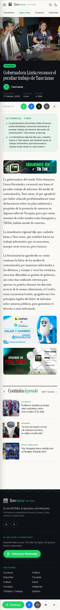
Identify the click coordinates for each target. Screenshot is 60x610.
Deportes (8, 577)
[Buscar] (50, 5)
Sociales (8, 586)
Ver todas (48, 392)
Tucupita (36, 577)
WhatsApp (15, 604)
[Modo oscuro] (55, 5)
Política (36, 572)
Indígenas (37, 586)
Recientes (9, 12)
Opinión (36, 591)
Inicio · (5, 20)
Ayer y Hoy (24, 12)
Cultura (7, 581)
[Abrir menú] (4, 5)
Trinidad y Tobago (13, 591)
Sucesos (39, 12)
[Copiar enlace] (54, 106)
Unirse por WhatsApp (24, 553)
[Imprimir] (45, 604)
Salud (35, 581)
